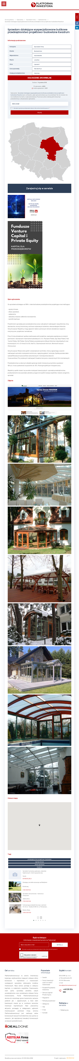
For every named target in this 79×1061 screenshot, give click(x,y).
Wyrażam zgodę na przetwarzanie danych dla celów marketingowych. (31, 108)
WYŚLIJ (60, 945)
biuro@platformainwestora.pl (67, 985)
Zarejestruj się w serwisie (39, 188)
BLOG (77, 17)
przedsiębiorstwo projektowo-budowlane (39, 859)
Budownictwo (38, 51)
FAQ (43, 1007)
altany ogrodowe (39, 864)
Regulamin (45, 998)
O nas (44, 1010)
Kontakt (44, 1013)
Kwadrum (39, 867)
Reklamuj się (64, 1010)
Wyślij (39, 112)
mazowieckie (38, 55)
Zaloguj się (45, 1004)
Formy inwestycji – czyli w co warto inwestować (48, 982)
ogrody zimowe (39, 862)
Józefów (36, 60)
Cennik (44, 977)
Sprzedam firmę (39, 46)
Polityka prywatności (48, 1001)
